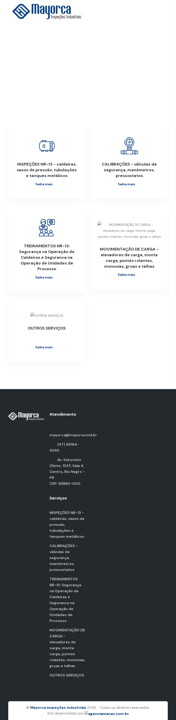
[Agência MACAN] (107, 713)
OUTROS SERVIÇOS (67, 675)
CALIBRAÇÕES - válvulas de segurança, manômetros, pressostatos (64, 557)
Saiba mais (44, 184)
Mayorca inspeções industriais (58, 707)
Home (77, 47)
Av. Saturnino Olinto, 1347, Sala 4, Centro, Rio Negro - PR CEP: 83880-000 (67, 471)
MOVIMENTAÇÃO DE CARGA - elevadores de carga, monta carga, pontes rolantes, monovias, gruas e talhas (67, 648)
